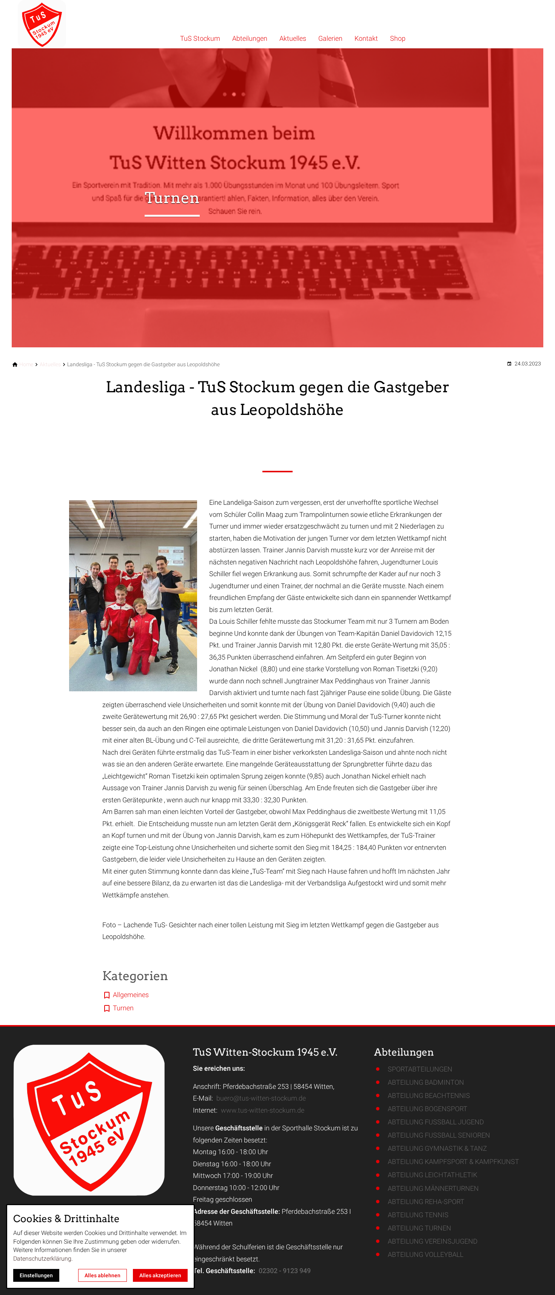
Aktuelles (292, 38)
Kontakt (366, 38)
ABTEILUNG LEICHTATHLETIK (432, 1175)
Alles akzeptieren (160, 1275)
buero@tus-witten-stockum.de (261, 1098)
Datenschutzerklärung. (43, 1258)
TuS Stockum (200, 38)
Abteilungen (249, 38)
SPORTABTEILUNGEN (420, 1069)
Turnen (123, 1008)
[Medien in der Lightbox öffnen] (133, 595)
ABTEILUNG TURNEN (419, 1228)
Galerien (330, 38)
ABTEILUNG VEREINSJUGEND (433, 1241)
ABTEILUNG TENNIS (418, 1215)
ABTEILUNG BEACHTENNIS (429, 1095)
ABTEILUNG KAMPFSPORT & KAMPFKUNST (453, 1162)
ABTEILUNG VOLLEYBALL (425, 1254)
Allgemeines (131, 995)
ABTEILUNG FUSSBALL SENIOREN (439, 1135)
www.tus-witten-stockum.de (262, 1110)
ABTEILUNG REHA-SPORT (426, 1202)
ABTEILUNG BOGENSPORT (427, 1109)
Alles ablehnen (102, 1275)
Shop (397, 38)
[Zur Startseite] (63, 24)
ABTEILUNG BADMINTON (426, 1082)
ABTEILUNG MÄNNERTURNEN (433, 1188)
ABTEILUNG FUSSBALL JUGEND (436, 1122)
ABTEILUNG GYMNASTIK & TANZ (437, 1148)
